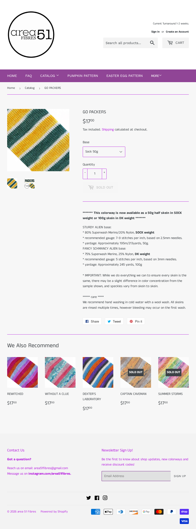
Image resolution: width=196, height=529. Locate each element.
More (155, 76)
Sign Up (180, 476)
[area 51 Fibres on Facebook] (96, 498)
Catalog (30, 88)
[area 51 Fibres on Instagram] (105, 498)
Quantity (89, 164)
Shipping (108, 129)
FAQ (28, 76)
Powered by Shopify (54, 511)
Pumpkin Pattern (82, 76)
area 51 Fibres (26, 511)
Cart (179, 43)
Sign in (155, 32)
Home (12, 76)
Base (86, 142)
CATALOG (48, 76)
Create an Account (177, 32)
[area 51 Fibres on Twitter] (88, 498)
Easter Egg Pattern (124, 76)
